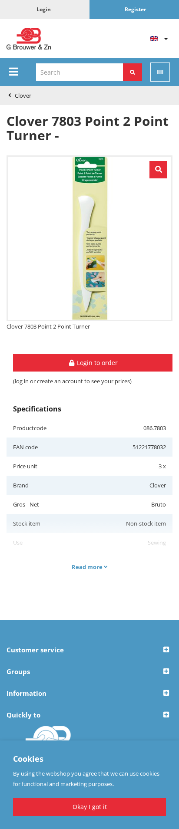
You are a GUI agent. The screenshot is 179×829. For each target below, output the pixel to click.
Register (135, 9)
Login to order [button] (96, 363)
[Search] (132, 72)
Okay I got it (90, 807)
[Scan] (160, 72)
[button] (89, 650)
